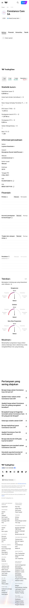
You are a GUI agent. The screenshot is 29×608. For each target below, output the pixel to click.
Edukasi (4, 582)
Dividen (4, 540)
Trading (4, 580)
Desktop (4, 561)
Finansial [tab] (11, 32)
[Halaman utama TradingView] (6, 2)
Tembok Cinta (5, 568)
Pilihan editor (5, 583)
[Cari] (17, 2)
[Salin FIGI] (13, 186)
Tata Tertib (4, 573)
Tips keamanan (19, 577)
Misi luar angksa (19, 541)
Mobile (3, 559)
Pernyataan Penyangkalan (19, 567)
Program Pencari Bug (20, 578)
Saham (3, 511)
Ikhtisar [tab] (4, 32)
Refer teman (5, 569)
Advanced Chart (19, 591)
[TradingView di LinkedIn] (18, 472)
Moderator (4, 575)
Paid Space (5, 594)
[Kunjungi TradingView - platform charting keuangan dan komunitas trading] (8, 69)
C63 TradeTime (19, 558)
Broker (17, 519)
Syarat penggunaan (20, 565)
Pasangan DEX (5, 520)
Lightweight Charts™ (20, 589)
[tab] (16, 197)
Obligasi (4, 515)
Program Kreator (6, 571)
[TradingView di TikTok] (26, 472)
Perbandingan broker (20, 520)
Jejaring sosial (5, 566)
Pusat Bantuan (19, 544)
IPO (3, 541)
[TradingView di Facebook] (6, 472)
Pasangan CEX (5, 519)
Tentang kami (18, 539)
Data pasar (18, 510)
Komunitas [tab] (19, 32)
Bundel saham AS (19, 534)
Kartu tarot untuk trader (19, 556)
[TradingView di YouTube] (10, 472)
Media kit (17, 548)
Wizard (3, 590)
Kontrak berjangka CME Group (20, 528)
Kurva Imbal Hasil (6, 548)
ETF (3, 513)
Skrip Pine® (5, 554)
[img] (18, 18)
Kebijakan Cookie (19, 571)
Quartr (3, 495)
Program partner (19, 602)
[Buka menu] (2, 2)
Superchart (4, 506)
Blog (16, 543)
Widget (17, 585)
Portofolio (4, 547)
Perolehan (4, 538)
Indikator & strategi (7, 589)
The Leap (17, 522)
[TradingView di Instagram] (14, 472)
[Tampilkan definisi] (13, 91)
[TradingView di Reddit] (3, 476)
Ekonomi (4, 536)
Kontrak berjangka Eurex (20, 531)
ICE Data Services (22, 483)
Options (4, 550)
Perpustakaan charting (21, 587)
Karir (16, 546)
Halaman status (19, 580)
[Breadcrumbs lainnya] (7, 7)
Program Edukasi (19, 604)
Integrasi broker (19, 601)
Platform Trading (19, 592)
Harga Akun (18, 508)
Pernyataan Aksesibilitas (18, 574)
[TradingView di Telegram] (22, 472)
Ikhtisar (17, 517)
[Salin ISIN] (13, 181)
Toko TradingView (20, 553)
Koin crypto (5, 517)
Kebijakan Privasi (19, 570)
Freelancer (4, 592)
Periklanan (18, 599)
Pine (3, 522)
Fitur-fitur (17, 506)
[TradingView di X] (3, 472)
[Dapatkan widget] (25, 279)
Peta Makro (5, 552)
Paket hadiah (18, 512)
